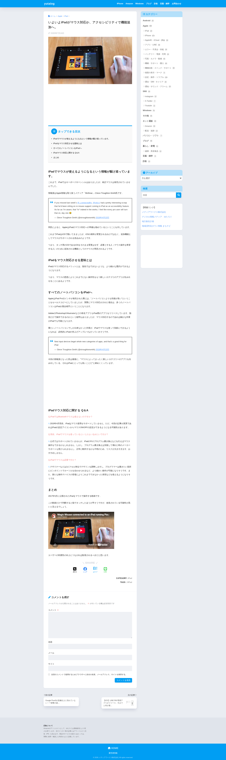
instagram (150, 96)
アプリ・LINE (152, 45)
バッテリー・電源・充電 (157, 54)
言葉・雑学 (165, 4)
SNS (146, 91)
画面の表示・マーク (155, 73)
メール (51, 653)
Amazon (129, 4)
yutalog (49, 3)
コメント (53, 610)
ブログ (149, 4)
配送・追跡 (151, 131)
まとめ (56, 157)
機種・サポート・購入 (156, 63)
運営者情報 (113, 753)
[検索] (178, 195)
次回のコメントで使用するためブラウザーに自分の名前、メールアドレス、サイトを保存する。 (89, 674)
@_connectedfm (84, 203)
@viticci (96, 203)
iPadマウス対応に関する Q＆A (66, 153)
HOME (114, 748)
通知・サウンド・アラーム (158, 86)
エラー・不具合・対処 (156, 49)
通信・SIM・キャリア (155, 82)
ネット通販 (149, 121)
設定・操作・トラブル (156, 77)
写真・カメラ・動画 (155, 59)
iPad (130, 578)
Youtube (150, 106)
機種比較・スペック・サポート (159, 68)
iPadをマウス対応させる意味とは (67, 143)
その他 (147, 116)
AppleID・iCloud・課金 (156, 40)
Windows (139, 4)
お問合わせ (176, 4)
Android (148, 20)
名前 (50, 642)
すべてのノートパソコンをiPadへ (67, 148)
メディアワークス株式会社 (154, 212)
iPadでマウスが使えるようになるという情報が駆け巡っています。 (81, 139)
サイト (51, 664)
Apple (147, 26)
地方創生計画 (148, 221)
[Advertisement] (90, 104)
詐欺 (156, 4)
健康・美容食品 (153, 151)
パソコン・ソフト (152, 135)
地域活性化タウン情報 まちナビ (156, 226)
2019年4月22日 (102, 218)
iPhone (120, 4)
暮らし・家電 (150, 146)
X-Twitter (150, 101)
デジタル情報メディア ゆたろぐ (157, 217)
